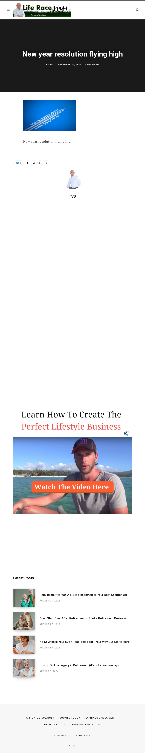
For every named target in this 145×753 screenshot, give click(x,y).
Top (73, 746)
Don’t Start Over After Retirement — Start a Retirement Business (83, 618)
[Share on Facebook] (10, 113)
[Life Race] (42, 10)
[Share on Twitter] (10, 122)
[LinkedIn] (40, 163)
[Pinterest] (10, 131)
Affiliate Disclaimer (40, 717)
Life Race (84, 735)
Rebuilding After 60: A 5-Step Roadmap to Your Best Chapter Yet (83, 595)
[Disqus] (72, 247)
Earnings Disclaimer (99, 717)
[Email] (10, 141)
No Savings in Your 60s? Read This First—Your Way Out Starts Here (84, 642)
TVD (52, 65)
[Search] (137, 9)
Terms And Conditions (85, 724)
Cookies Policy (69, 717)
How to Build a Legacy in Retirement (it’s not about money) (79, 665)
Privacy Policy (54, 724)
